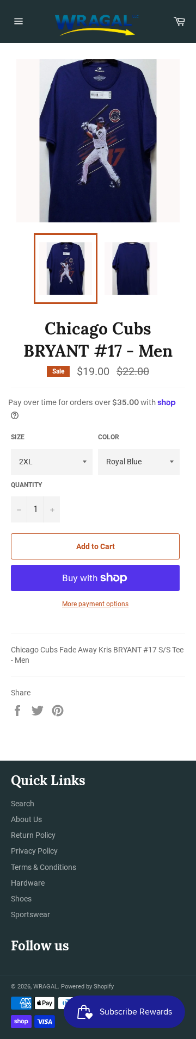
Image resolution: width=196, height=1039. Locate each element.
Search (22, 803)
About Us (26, 819)
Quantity (26, 485)
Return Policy (33, 835)
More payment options (95, 604)
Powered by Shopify (87, 986)
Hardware (28, 883)
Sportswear (30, 914)
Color (108, 437)
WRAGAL (45, 986)
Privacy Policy (34, 851)
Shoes (21, 898)
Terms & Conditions (43, 867)
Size (17, 437)
